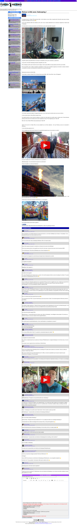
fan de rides (29, 14)
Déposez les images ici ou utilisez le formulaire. (32, 505)
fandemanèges (26, 237)
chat (49, 0)
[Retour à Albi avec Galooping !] (24, 224)
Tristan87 (25, 264)
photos (32, 0)
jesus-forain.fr (37, 523)
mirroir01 (36, 522)
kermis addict (26, 253)
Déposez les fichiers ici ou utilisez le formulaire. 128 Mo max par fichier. (36, 511)
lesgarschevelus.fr (49, 523)
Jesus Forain (26, 439)
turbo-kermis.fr (42, 523)
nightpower (26, 462)
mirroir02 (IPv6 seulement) (43, 522)
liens (52, 0)
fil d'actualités (57, 0)
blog (25, 0)
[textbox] (45, 491)
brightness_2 (76, 0)
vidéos (36, 0)
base (40, 0)
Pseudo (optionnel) (25, 476)
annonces (44, 0)
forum (28, 0)
